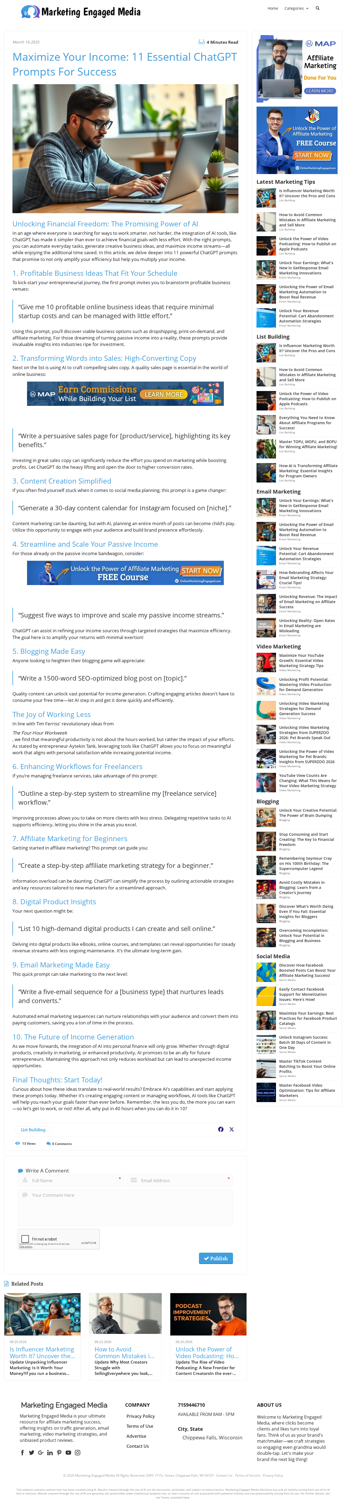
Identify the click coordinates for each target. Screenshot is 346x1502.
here (186, 1497)
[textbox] (64, 1405)
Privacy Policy (273, 1475)
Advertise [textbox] (136, 1436)
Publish (218, 1258)
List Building (33, 1130)
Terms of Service (247, 1475)
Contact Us (224, 1475)
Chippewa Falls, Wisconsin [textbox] (212, 1437)
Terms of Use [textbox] (140, 1426)
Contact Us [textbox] (138, 1446)
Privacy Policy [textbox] (141, 1416)
